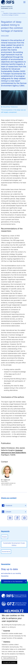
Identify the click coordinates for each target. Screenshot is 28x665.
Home (2, 11)
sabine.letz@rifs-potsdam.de (8, 483)
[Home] (7, 2)
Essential (6, 631)
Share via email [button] (10, 518)
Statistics (6, 642)
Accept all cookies (9, 662)
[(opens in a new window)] (14, 603)
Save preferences (9, 658)
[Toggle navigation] (24, 2)
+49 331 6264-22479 (6, 485)
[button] (17, 518)
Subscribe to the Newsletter (13, 581)
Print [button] (24, 518)
